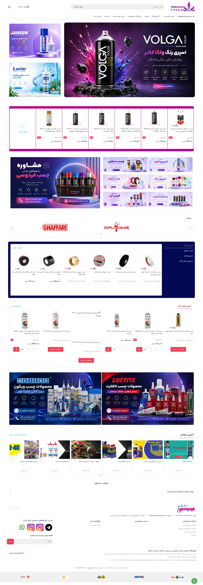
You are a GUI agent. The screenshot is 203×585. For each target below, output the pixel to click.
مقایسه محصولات (189, 525)
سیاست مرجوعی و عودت (187, 528)
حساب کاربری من (190, 532)
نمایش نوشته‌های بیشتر (18, 435)
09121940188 (188, 516)
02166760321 (179, 516)
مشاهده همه (17, 248)
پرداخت (193, 535)
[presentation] (190, 228)
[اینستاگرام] (40, 527)
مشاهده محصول (178, 349)
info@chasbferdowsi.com (158, 516)
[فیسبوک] (49, 527)
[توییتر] (22, 527)
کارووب (89, 568)
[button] (131, 94)
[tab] (179, 245)
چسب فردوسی (95, 525)
